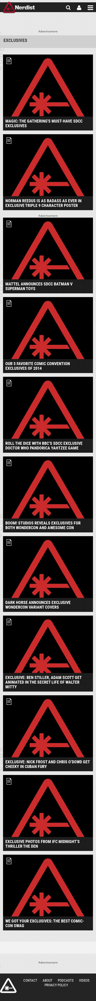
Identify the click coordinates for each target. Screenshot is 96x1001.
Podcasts (66, 980)
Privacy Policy (56, 985)
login (79, 7)
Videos (84, 980)
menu (90, 7)
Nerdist (18, 8)
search (68, 7)
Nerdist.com (8, 985)
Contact (30, 980)
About (47, 980)
